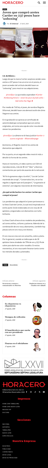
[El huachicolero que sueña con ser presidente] (37, 333)
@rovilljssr (10, 94)
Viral (5, 9)
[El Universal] (4, 24)
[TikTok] (35, 392)
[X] (18, 63)
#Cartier (39, 94)
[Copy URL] (35, 63)
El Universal (14, 24)
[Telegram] (29, 63)
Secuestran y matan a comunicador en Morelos (11, 284)
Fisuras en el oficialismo (16, 343)
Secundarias (13, 265)
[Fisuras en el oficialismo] (37, 347)
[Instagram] (30, 392)
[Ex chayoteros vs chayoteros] (37, 307)
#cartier (39, 135)
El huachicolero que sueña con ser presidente (17, 331)
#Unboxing (8, 97)
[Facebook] (12, 63)
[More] (41, 63)
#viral (15, 97)
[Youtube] (43, 392)
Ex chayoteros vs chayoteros (13, 305)
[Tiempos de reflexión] (37, 320)
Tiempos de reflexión (15, 317)
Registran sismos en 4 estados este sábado (37, 284)
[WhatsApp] (24, 63)
